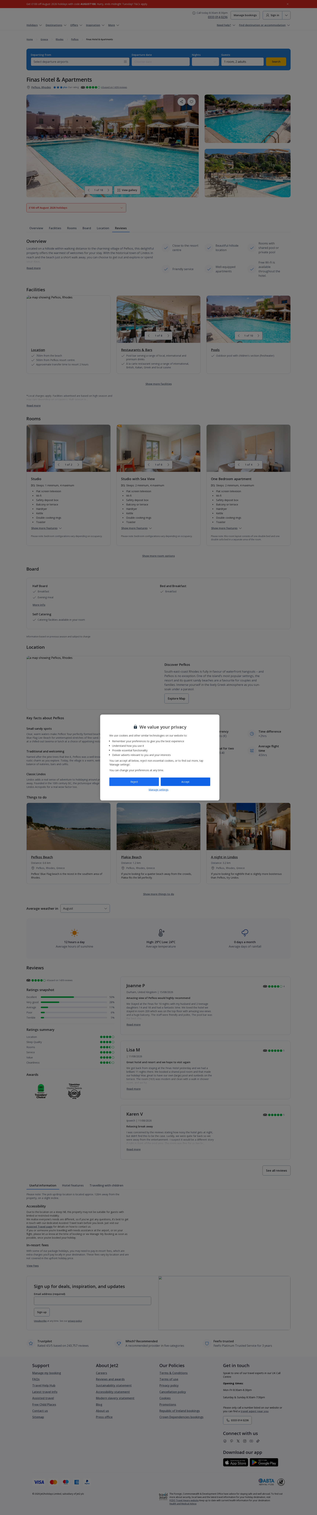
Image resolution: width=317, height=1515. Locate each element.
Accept (185, 781)
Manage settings (158, 789)
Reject (134, 781)
